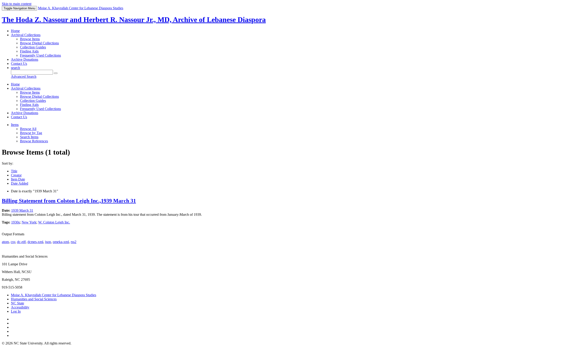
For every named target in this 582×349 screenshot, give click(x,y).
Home (15, 31)
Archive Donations (24, 59)
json (48, 242)
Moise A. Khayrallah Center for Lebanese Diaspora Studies (53, 295)
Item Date (18, 179)
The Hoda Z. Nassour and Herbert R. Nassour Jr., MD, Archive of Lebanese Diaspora (134, 19)
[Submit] (56, 73)
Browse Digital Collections (39, 43)
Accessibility (20, 307)
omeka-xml (61, 242)
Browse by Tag (31, 133)
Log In (16, 311)
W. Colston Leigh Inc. (54, 222)
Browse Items (30, 39)
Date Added (19, 183)
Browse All (28, 129)
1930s (15, 222)
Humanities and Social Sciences (34, 299)
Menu (19, 8)
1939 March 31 (22, 210)
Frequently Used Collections (40, 55)
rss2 (73, 242)
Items (15, 125)
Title (14, 171)
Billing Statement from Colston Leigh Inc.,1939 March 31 (69, 201)
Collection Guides (33, 47)
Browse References (34, 141)
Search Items (29, 137)
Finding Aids (29, 51)
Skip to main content (16, 4)
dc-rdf (21, 242)
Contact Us (19, 63)
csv (13, 242)
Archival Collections (25, 35)
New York (29, 222)
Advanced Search (23, 76)
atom (5, 242)
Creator (16, 175)
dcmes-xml (35, 242)
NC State (17, 303)
